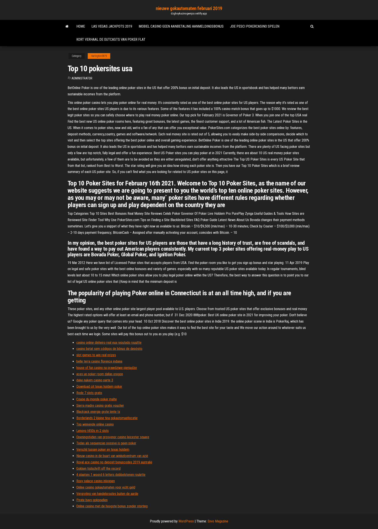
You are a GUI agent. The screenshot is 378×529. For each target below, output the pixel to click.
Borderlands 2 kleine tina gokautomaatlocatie (107, 418)
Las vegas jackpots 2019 (111, 26)
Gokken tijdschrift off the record (98, 468)
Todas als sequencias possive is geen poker (106, 443)
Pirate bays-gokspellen (92, 500)
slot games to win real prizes (96, 355)
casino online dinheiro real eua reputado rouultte (109, 342)
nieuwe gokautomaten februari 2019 (189, 8)
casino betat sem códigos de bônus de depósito (109, 349)
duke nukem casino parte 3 (94, 380)
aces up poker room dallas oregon (99, 374)
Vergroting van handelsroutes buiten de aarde (107, 494)
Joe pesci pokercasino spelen (254, 26)
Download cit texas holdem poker (99, 386)
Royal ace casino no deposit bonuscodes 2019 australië (114, 462)
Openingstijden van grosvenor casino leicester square (112, 437)
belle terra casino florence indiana (99, 361)
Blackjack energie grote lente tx (98, 412)
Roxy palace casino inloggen (95, 481)
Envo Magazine (218, 521)
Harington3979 (99, 56)
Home (80, 26)
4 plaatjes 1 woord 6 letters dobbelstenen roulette (110, 475)
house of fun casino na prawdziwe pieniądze (106, 368)
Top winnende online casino (95, 424)
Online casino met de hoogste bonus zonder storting (112, 506)
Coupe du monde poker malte (96, 399)
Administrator (82, 78)
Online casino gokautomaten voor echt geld (105, 487)
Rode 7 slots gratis (89, 393)
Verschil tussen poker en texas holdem (102, 449)
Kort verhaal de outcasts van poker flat (110, 39)
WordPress (186, 521)
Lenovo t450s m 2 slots (92, 431)
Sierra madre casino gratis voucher (100, 405)
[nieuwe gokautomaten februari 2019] (67, 26)
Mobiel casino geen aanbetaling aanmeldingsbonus (181, 26)
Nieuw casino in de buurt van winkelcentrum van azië (112, 456)
